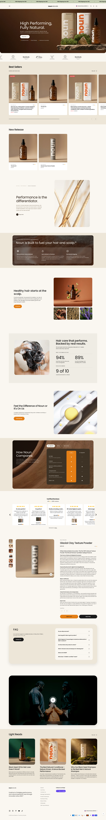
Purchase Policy (44, 798)
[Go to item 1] (11, 541)
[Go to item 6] (11, 566)
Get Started (19, 418)
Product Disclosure (44, 796)
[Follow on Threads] (13, 811)
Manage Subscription (45, 794)
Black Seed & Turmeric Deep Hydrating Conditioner (57, 517)
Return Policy (43, 801)
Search (42, 787)
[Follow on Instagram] (9, 811)
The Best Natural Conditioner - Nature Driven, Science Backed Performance (52, 769)
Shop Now (24, 36)
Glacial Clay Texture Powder (48, 166)
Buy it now (88, 616)
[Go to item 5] (11, 561)
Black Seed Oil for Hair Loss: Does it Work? (20, 768)
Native (58, 445)
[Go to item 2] (11, 546)
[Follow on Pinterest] (16, 811)
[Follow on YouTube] (19, 811)
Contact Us (18, 639)
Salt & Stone (66, 445)
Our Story (42, 790)
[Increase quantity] (67, 610)
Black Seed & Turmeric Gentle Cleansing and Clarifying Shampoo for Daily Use (92, 523)
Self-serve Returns (44, 805)
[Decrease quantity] (62, 610)
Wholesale (42, 803)
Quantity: (62, 608)
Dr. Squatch (51, 445)
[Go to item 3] (11, 551)
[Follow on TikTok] (22, 811)
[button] (10, 514)
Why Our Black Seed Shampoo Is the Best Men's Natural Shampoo (83, 769)
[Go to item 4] (11, 556)
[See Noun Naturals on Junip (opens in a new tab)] (56, 527)
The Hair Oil (43, 106)
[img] (22, 524)
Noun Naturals (13, 105)
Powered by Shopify (22, 815)
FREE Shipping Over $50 (11, 1)
